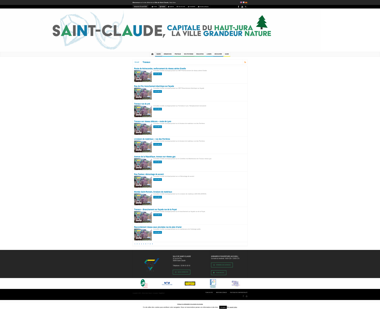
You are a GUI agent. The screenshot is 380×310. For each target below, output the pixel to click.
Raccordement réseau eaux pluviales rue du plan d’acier (158, 227)
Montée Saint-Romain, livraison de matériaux (153, 191)
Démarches (168, 54)
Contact (155, 6)
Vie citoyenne (188, 54)
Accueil (137, 62)
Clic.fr (162, 293)
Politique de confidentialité (238, 292)
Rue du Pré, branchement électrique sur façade (154, 86)
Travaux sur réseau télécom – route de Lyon (152, 121)
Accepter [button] (223, 307)
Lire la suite (157, 74)
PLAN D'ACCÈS (220, 273)
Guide (227, 54)
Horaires (163, 6)
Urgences (172, 6)
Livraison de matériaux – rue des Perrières (152, 139)
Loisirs (209, 54)
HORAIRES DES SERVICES (223, 265)
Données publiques (204, 6)
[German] (246, 2)
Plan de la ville (181, 6)
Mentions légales (221, 292)
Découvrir (218, 54)
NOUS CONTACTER (183, 272)
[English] (241, 2)
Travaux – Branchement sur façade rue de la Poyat (155, 209)
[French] (243, 2)
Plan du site (209, 292)
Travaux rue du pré (142, 103)
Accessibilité (192, 6)
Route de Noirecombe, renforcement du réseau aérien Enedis (160, 68)
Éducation (200, 54)
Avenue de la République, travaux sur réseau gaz (154, 156)
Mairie (159, 54)
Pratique (178, 54)
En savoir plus (232, 307)
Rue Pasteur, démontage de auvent (149, 174)
